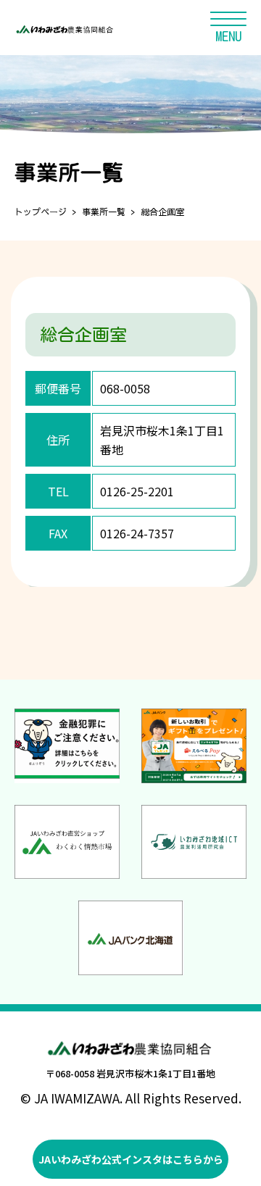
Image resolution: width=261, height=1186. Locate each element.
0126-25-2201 (137, 491)
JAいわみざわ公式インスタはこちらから (130, 1159)
